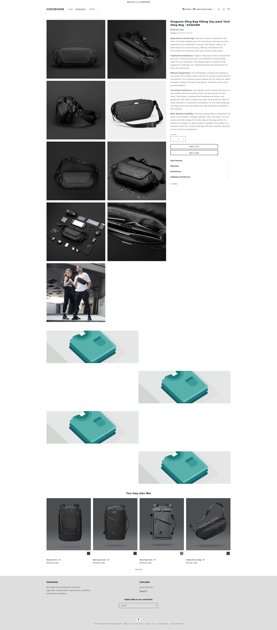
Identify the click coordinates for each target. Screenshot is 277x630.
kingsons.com (104, 623)
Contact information (176, 623)
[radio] (89, 553)
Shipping (173, 33)
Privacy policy (138, 623)
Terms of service (151, 623)
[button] (81, 9)
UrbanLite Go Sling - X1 (195, 560)
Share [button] (175, 184)
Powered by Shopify (115, 623)
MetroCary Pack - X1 (101, 560)
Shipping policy (163, 623)
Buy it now (194, 153)
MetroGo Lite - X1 (53, 560)
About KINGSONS (146, 587)
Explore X (143, 591)
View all (138, 569)
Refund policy (128, 623)
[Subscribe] (155, 605)
